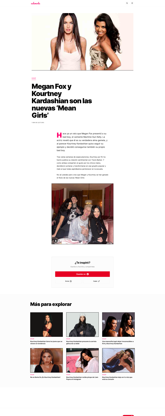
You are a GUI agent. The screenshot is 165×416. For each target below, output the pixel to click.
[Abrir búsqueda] (127, 3)
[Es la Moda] (35, 3)
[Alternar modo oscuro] (132, 3)
